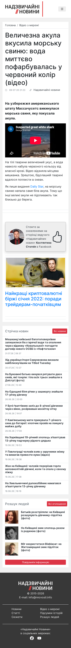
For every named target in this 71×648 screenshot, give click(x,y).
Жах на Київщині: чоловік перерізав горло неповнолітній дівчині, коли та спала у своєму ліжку (35, 469)
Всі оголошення (57, 503)
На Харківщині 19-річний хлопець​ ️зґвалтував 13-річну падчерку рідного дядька (35, 439)
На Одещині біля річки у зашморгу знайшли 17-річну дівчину (34, 393)
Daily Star (36, 186)
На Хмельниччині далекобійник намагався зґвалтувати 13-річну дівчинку (33, 485)
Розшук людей (49, 617)
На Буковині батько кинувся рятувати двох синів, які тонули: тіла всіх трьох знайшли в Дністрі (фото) (33, 377)
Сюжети (17, 617)
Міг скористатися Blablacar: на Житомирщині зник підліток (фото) (41, 547)
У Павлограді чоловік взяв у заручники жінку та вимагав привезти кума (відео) (34, 453)
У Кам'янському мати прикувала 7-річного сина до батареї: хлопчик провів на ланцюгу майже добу (34, 423)
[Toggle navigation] (62, 9)
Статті (16, 613)
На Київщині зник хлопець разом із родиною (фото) (42, 529)
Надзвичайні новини (47, 89)
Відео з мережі (29, 25)
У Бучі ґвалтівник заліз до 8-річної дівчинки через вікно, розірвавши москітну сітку (34, 407)
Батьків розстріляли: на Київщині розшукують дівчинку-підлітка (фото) (43, 515)
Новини (16, 609)
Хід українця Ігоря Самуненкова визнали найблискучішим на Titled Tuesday (32, 361)
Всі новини (60, 331)
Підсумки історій (51, 613)
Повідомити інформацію (35, 562)
